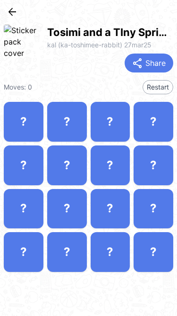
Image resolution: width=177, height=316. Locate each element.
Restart (158, 87)
